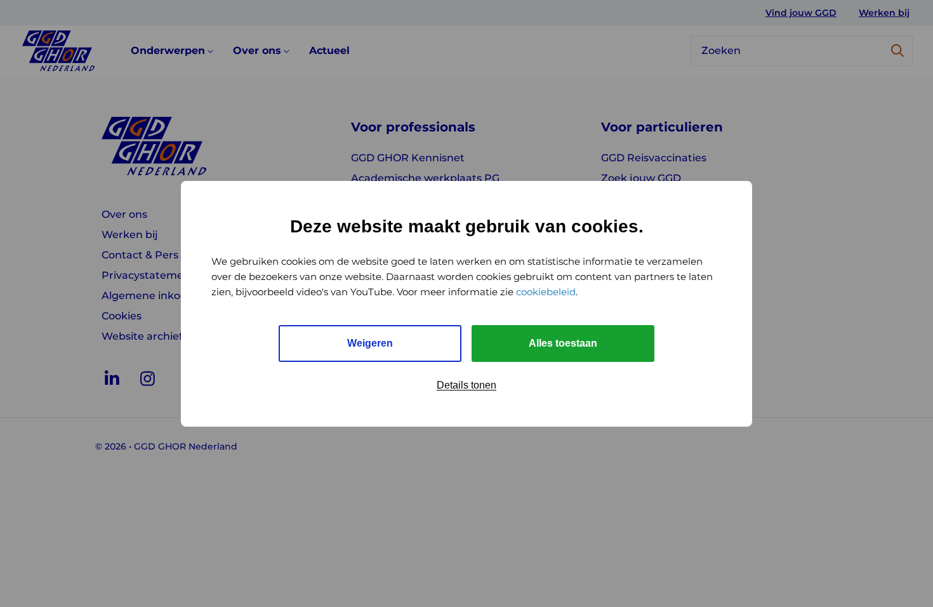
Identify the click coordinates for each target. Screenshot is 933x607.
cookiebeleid (546, 292)
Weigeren (370, 343)
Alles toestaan (563, 343)
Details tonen (466, 385)
